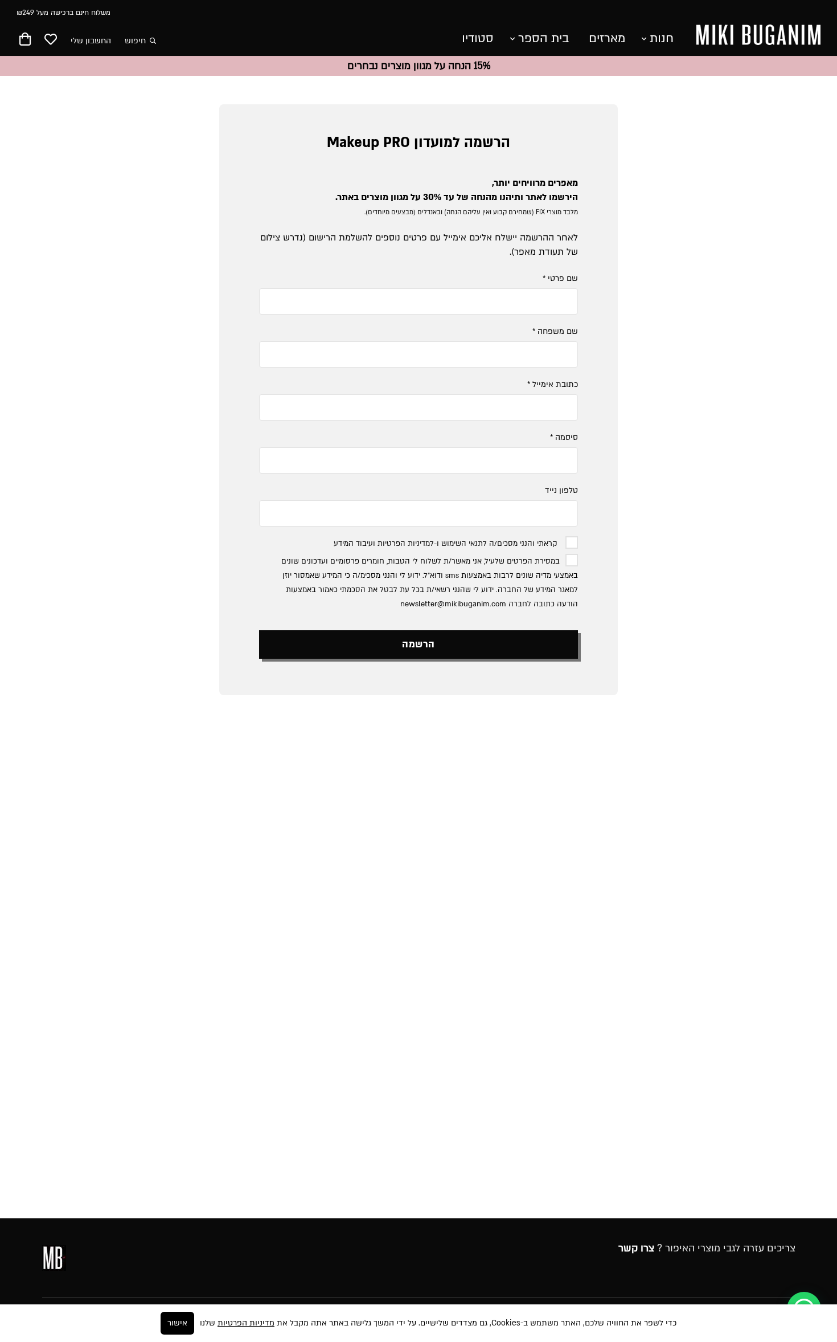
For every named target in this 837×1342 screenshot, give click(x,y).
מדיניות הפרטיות (246, 1322)
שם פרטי (560, 278)
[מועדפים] (50, 40)
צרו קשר (636, 1248)
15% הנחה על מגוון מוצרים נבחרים (418, 65)
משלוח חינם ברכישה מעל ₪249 (63, 12)
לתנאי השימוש (464, 544)
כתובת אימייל (552, 384)
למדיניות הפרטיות (406, 544)
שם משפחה (555, 331)
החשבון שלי (91, 40)
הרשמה (418, 644)
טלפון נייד (561, 490)
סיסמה (564, 437)
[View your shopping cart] (25, 41)
